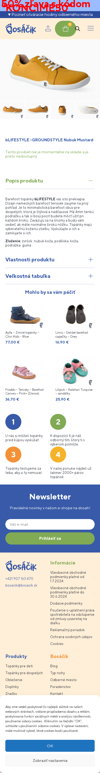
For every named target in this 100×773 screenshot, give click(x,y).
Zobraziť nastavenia (50, 760)
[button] (91, 28)
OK (50, 746)
